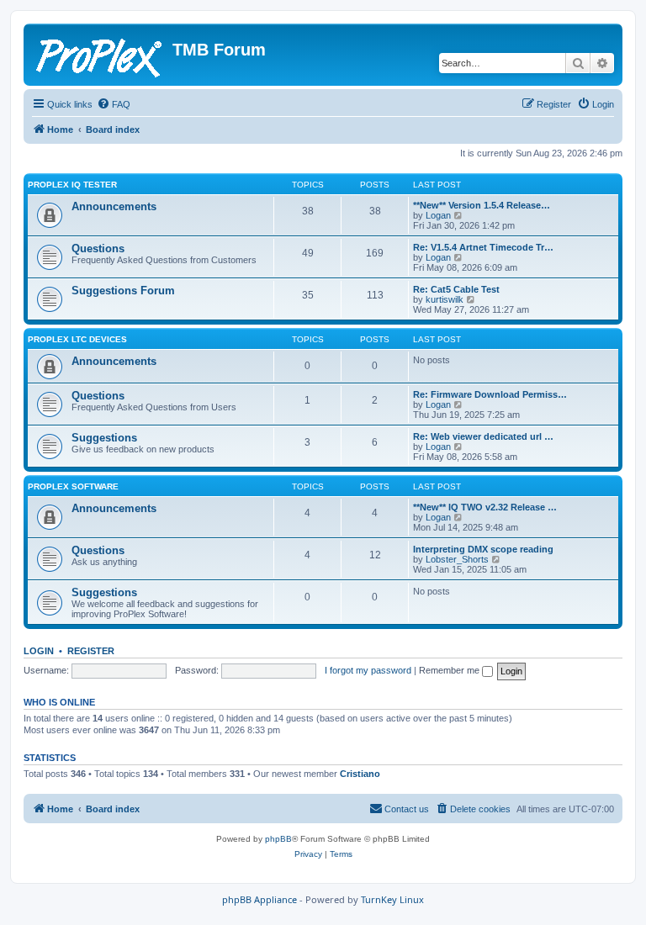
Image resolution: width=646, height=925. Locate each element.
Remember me (450, 670)
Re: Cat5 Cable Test (456, 289)
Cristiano (360, 774)
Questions (97, 248)
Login (39, 651)
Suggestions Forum (123, 290)
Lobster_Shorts (457, 559)
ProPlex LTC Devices (77, 339)
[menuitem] (113, 104)
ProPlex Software (73, 486)
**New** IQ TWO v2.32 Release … (485, 507)
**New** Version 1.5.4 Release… (481, 205)
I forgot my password (368, 670)
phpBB (278, 838)
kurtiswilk (444, 299)
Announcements (113, 206)
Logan (438, 215)
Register (90, 651)
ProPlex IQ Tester (72, 184)
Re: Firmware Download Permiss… (490, 394)
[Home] (100, 55)
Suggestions (104, 437)
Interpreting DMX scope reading (483, 549)
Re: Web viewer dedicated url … (483, 436)
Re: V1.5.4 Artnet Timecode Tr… (483, 247)
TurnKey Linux (392, 899)
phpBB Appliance (259, 899)
